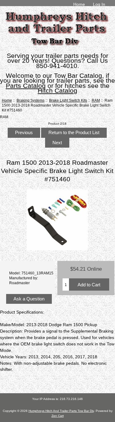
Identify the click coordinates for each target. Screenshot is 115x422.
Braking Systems (30, 100)
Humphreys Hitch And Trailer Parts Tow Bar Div (61, 411)
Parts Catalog (26, 85)
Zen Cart (58, 415)
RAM (96, 100)
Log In (99, 4)
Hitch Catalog (57, 90)
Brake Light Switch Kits (68, 100)
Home (79, 4)
